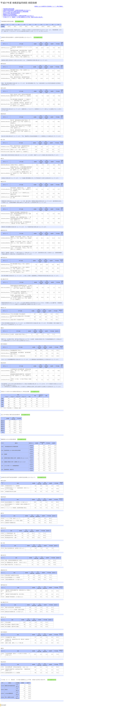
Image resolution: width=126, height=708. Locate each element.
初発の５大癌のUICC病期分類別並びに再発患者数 (15, 11)
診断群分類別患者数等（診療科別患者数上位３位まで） (17, 10)
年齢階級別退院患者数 (8, 8)
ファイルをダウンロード (19, 21)
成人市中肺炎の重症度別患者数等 (11, 13)
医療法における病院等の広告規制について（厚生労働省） (49, 6)
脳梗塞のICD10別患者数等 (10, 14)
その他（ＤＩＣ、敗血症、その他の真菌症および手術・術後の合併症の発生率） (23, 17)
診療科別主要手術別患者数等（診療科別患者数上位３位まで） (18, 15)
